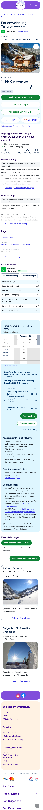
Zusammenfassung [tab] (10, 276)
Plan (11, 238)
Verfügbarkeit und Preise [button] (20, 97)
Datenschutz (24, 773)
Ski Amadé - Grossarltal (25, 14)
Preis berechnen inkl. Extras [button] (21, 112)
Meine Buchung (9, 732)
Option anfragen (27, 423)
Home (3, 14)
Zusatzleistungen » (12, 478)
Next (38, 58)
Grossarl (4, 17)
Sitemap (34, 773)
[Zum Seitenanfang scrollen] (37, 806)
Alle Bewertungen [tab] (29, 276)
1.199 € (6, 81)
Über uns (6, 716)
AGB (5, 773)
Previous (3, 58)
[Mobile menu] (5, 5)
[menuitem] (4, 14)
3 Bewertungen (22, 31)
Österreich (11, 14)
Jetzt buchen (28, 416)
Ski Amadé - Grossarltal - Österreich (15, 244)
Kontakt (6, 712)
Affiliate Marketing (10, 719)
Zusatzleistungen (29, 126)
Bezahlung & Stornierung (13, 739)
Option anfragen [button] (20, 104)
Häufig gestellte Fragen (12, 736)
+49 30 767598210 (10, 764)
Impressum (13, 773)
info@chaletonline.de (11, 761)
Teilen (12, 120)
